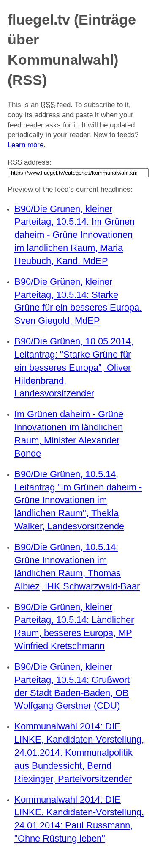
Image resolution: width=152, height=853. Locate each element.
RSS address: (30, 162)
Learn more (25, 145)
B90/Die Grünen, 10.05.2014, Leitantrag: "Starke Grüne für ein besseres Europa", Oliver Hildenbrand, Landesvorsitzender (73, 367)
